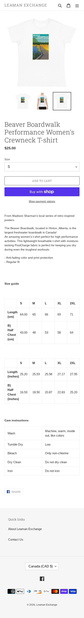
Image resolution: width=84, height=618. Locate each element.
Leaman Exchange (25, 5)
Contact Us (15, 539)
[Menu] (77, 5)
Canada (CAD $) (41, 566)
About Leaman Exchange (25, 529)
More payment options (42, 201)
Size (7, 159)
